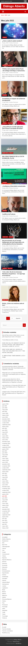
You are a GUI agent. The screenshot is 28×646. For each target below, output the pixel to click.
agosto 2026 (5, 404)
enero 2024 (5, 462)
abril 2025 (4, 434)
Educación (4, 567)
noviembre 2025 (6, 421)
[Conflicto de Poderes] (14, 204)
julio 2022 (4, 496)
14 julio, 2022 (5, 307)
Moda (3, 589)
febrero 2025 (5, 438)
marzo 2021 (5, 526)
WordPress (18, 643)
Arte (3, 542)
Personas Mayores (6, 599)
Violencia (4, 618)
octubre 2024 (5, 445)
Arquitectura (5, 541)
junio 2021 (4, 520)
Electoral (4, 569)
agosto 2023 (5, 471)
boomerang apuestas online (9, 366)
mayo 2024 (5, 454)
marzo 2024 (5, 458)
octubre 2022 (5, 490)
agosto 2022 (5, 494)
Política (10, 65)
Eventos (4, 574)
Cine (3, 550)
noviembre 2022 (6, 488)
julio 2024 (4, 451)
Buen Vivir (5, 152)
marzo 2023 (5, 481)
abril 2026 (4, 411)
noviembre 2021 (6, 511)
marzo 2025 (5, 436)
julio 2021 (4, 518)
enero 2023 (5, 484)
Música (4, 591)
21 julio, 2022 (5, 160)
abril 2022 (4, 501)
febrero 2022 (5, 505)
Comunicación (5, 554)
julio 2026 (4, 406)
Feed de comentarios (7, 631)
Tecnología (5, 616)
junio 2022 (4, 498)
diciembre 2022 (6, 486)
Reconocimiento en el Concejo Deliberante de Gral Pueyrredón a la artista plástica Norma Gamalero (13, 242)
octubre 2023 (5, 468)
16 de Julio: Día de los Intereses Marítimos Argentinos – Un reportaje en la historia (13, 273)
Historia (4, 580)
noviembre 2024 (6, 443)
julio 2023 (4, 473)
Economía (4, 565)
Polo (3, 603)
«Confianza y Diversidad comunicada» (14, 186)
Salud (3, 608)
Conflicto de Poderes (8, 214)
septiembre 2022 (6, 492)
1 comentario (22, 160)
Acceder (4, 627)
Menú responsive (25, 1)
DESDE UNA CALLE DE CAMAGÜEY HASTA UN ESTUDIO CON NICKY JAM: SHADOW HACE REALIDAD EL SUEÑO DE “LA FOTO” (13, 344)
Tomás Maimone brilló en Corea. (10, 340)
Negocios (4, 595)
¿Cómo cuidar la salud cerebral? (12, 41)
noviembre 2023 (6, 466)
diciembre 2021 (6, 509)
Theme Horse (16, 641)
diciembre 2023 (6, 464)
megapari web (5, 391)
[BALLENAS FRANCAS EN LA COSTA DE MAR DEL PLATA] (14, 147)
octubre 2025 (5, 422)
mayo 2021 (5, 522)
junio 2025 (4, 430)
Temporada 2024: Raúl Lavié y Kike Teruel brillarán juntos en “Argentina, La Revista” (13, 368)
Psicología (4, 606)
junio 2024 (4, 453)
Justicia (4, 586)
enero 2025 (5, 439)
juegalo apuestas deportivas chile (10, 379)
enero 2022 (5, 507)
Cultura (4, 556)
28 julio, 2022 (5, 43)
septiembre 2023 (6, 469)
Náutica (4, 593)
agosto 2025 (5, 426)
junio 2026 (4, 407)
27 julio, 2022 (5, 102)
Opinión (5, 65)
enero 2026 (5, 417)
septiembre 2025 (6, 424)
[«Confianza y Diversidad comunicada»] (14, 176)
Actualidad (4, 537)
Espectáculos (5, 573)
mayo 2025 (5, 432)
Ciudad (4, 552)
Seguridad (4, 610)
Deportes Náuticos (6, 559)
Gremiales (4, 578)
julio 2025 (4, 428)
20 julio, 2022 (5, 188)
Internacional (5, 584)
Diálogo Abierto (17, 639)
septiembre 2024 (6, 447)
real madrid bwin (6, 385)
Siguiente (18, 318)
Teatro (3, 614)
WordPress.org (6, 632)
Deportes (4, 558)
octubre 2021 (5, 513)
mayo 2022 (5, 500)
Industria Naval (5, 582)
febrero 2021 (5, 528)
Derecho (4, 561)
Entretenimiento (6, 571)
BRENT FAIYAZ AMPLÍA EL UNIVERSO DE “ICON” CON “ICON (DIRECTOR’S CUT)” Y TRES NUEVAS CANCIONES (13, 351)
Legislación (5, 588)
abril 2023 (4, 479)
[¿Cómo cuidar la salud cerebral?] (14, 31)
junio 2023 (4, 475)
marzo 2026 (5, 413)
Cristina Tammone (13, 43)
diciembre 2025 (6, 419)
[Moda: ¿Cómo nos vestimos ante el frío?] (14, 294)
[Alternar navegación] (3, 11)
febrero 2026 (5, 415)
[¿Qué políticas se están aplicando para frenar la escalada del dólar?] (14, 117)
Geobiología (5, 576)
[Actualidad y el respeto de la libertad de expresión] (14, 89)
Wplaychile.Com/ (6, 372)
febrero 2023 (5, 483)
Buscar (24, 325)
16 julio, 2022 (5, 277)
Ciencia (4, 37)
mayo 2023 (5, 477)
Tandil (3, 612)
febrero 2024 (5, 460)
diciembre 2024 (6, 441)
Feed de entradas (6, 629)
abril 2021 (4, 524)
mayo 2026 (5, 409)
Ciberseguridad (6, 546)
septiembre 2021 (6, 515)
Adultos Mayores (6, 539)
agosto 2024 (5, 449)
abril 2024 (4, 456)
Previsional (5, 604)
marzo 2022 (5, 503)
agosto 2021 (5, 516)
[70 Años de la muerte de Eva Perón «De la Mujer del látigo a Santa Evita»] (14, 59)
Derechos (4, 563)
